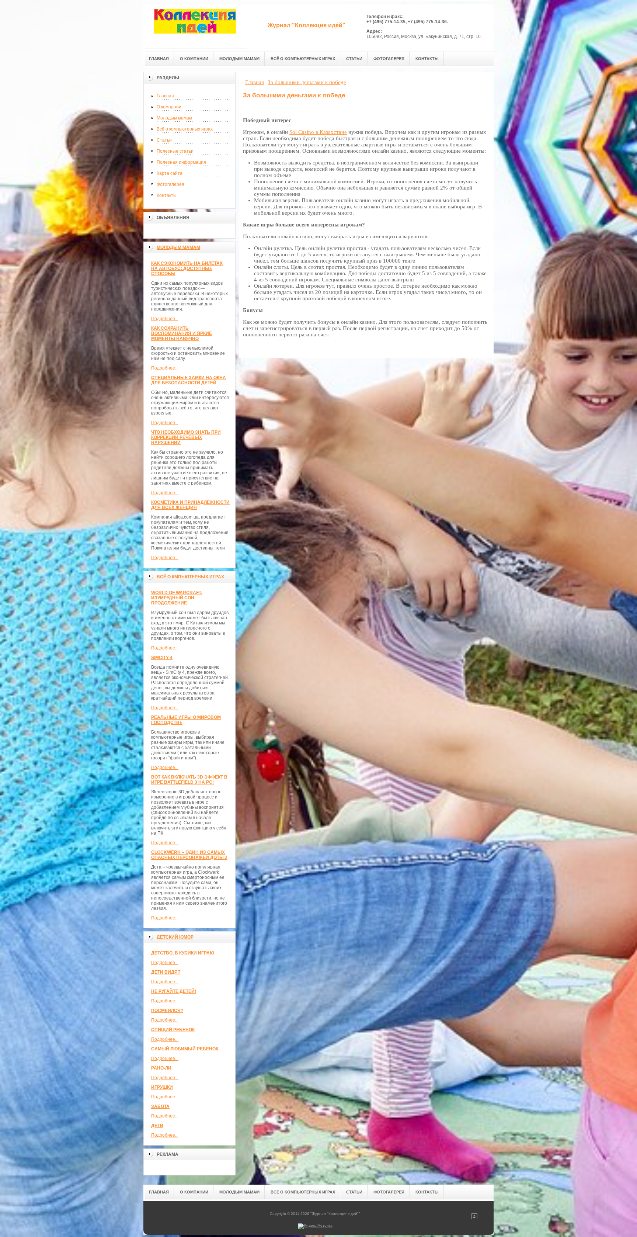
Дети (157, 1125)
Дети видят (165, 972)
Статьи (164, 140)
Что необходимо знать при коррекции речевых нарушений (186, 437)
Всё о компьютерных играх (185, 129)
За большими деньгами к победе (294, 95)
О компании (169, 107)
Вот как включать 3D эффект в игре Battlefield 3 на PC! (189, 780)
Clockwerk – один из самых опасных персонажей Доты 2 (189, 855)
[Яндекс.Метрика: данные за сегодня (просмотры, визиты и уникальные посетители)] (315, 1226)
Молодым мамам (174, 118)
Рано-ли (161, 1068)
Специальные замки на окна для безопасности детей (188, 380)
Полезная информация (181, 162)
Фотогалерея (170, 184)
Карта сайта (169, 173)
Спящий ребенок (173, 1029)
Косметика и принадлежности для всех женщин (190, 505)
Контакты (167, 195)
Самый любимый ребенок (184, 1048)
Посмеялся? (167, 1010)
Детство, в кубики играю (182, 953)
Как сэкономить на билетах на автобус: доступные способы (187, 268)
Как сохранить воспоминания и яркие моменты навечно (181, 333)
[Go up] (474, 1218)
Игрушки (162, 1087)
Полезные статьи (175, 151)
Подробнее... (164, 318)
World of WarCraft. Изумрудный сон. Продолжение (176, 598)
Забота (160, 1106)
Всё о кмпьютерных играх (190, 576)
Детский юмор (175, 937)
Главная (165, 95)
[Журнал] (195, 26)
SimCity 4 (162, 657)
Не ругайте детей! (173, 991)
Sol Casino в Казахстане (318, 132)
